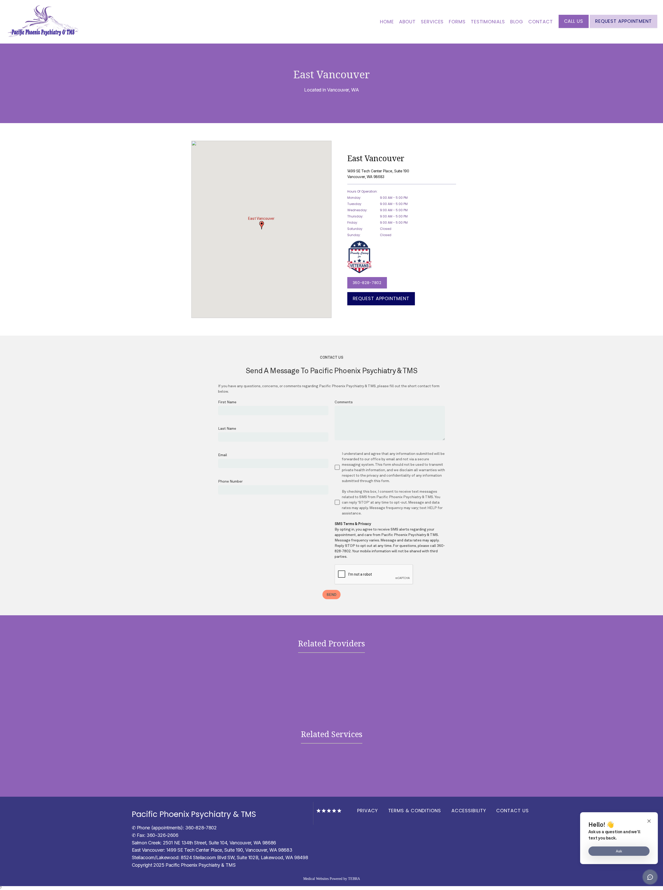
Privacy (367, 810)
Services (432, 21)
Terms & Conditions (414, 810)
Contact (540, 21)
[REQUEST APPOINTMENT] (623, 27)
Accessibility (468, 810)
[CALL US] (573, 27)
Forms (457, 21)
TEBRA (354, 879)
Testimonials (488, 21)
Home (387, 21)
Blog (516, 21)
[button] (261, 225)
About (407, 21)
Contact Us (512, 810)
